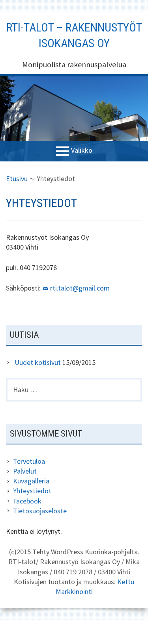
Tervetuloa (29, 461)
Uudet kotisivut (38, 362)
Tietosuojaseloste (40, 510)
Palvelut (25, 471)
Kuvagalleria (31, 480)
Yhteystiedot (32, 490)
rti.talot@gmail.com (80, 287)
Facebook (27, 500)
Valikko (81, 150)
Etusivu (17, 178)
